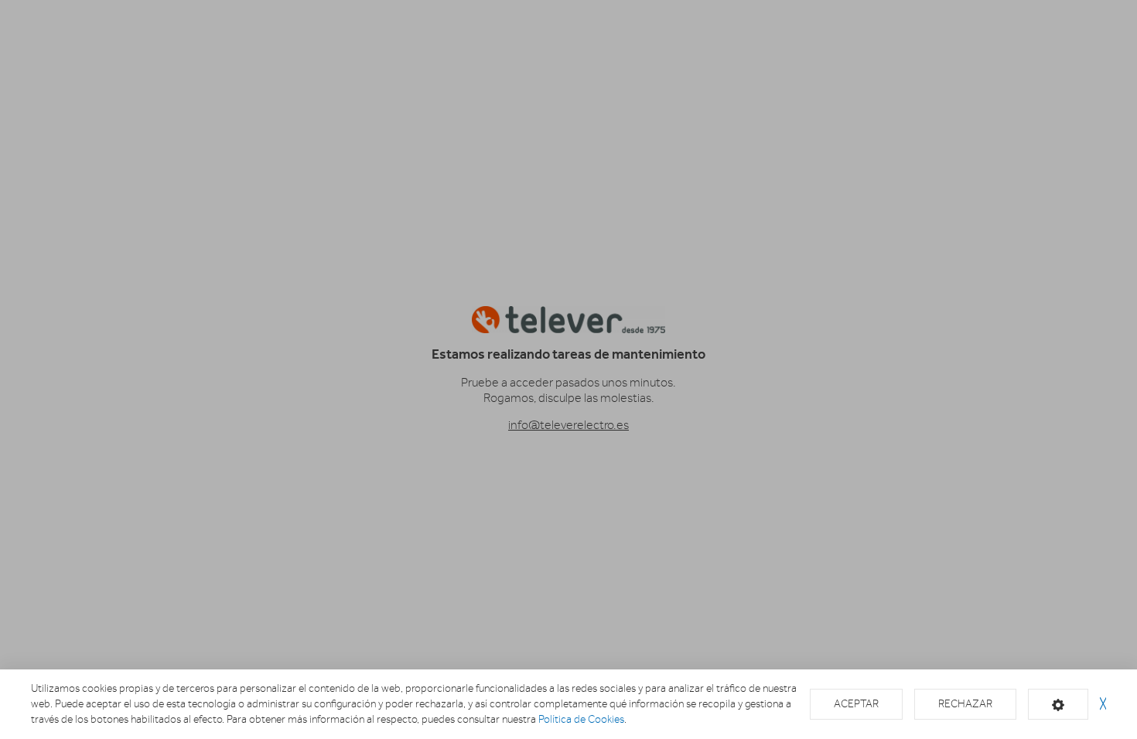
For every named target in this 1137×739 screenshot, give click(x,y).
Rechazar (965, 703)
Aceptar (856, 703)
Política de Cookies (581, 719)
